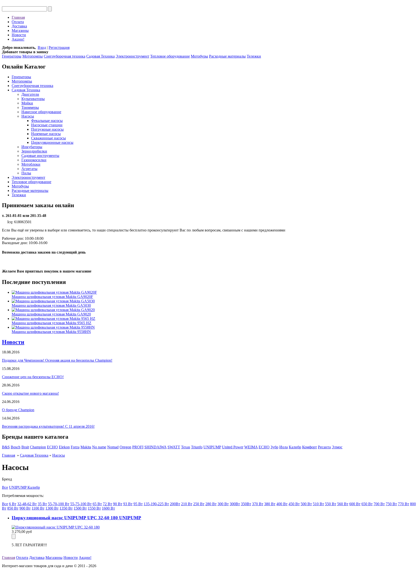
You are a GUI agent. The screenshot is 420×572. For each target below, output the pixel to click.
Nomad (113, 447)
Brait (25, 447)
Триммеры (30, 107)
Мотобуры (199, 56)
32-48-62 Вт (27, 504)
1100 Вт (38, 508)
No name (99, 447)
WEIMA (251, 447)
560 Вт (342, 504)
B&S (6, 447)
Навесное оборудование (41, 112)
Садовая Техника (100, 56)
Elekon (64, 447)
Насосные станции (46, 125)
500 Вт (306, 504)
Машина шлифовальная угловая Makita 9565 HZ (51, 323)
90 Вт (117, 504)
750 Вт (391, 504)
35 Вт (42, 504)
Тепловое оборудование (170, 56)
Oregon (125, 447)
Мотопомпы (32, 56)
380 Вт (269, 504)
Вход (42, 47)
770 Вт (403, 504)
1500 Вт (80, 508)
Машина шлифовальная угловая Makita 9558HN (51, 332)
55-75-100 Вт (81, 504)
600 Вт (354, 504)
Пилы (26, 173)
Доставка (19, 26)
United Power (232, 447)
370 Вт (257, 504)
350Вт (246, 504)
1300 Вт (52, 508)
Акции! (18, 39)
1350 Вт (66, 508)
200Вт (175, 504)
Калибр (295, 447)
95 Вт (138, 504)
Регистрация (59, 47)
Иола (283, 447)
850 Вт (12, 508)
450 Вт (294, 504)
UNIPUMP (212, 447)
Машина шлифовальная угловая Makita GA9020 (51, 314)
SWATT (173, 447)
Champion (38, 447)
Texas (185, 447)
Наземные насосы (46, 134)
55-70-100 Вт (58, 504)
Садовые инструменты (40, 156)
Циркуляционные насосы (52, 142)
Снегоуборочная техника (64, 56)
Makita (85, 447)
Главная (18, 17)
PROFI (137, 447)
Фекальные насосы (47, 121)
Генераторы (11, 56)
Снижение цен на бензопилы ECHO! (33, 377)
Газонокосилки (33, 160)
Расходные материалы (227, 56)
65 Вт (97, 504)
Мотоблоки (30, 164)
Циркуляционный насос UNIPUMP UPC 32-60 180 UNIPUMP (76, 517)
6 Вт (12, 504)
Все (5, 487)
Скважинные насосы (48, 138)
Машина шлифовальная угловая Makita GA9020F (52, 297)
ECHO (52, 447)
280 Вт (211, 504)
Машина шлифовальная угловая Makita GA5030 (51, 305)
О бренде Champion (18, 410)
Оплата (18, 22)
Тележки (254, 56)
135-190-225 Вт (156, 504)
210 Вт (186, 504)
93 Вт (127, 504)
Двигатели (30, 94)
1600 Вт (108, 508)
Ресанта (324, 447)
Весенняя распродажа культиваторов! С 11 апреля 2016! (48, 426)
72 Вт (107, 504)
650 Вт (367, 504)
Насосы (27, 116)
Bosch (15, 447)
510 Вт (318, 504)
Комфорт (309, 447)
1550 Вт (94, 508)
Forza (75, 447)
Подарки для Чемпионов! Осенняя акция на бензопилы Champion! (57, 360)
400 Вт (282, 504)
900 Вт (25, 508)
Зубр (274, 447)
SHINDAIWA (155, 447)
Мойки (27, 103)
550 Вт (330, 504)
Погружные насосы (47, 129)
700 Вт (379, 504)
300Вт (235, 504)
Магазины (20, 30)
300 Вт (223, 504)
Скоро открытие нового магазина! (30, 393)
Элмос (337, 447)
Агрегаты (29, 169)
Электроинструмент (132, 56)
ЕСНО (264, 447)
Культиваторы (33, 99)
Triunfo (196, 447)
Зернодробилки (34, 151)
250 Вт (198, 504)
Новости (19, 35)
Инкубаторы (31, 147)
